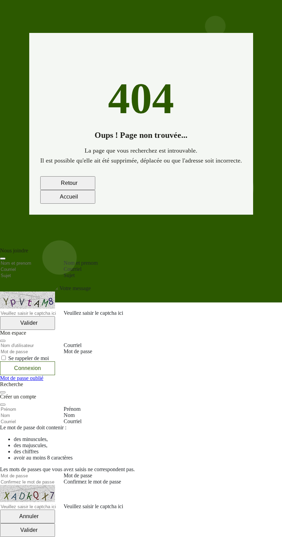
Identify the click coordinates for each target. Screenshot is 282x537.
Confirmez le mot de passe (92, 482)
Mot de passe (78, 475)
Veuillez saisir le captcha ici (93, 506)
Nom (69, 415)
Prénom (72, 409)
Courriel (73, 421)
